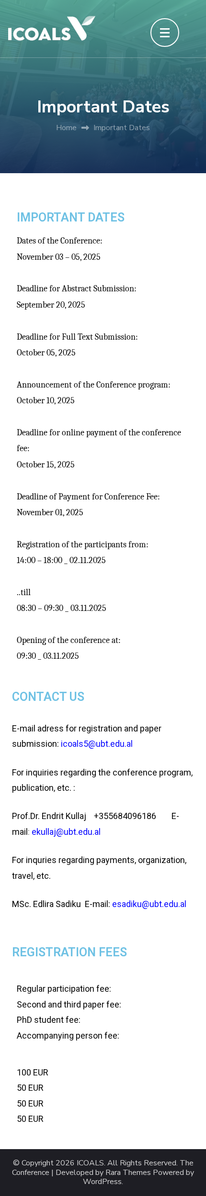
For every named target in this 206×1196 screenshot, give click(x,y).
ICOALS (90, 1163)
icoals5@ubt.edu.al (97, 744)
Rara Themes (128, 1172)
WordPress (102, 1181)
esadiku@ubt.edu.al (149, 904)
